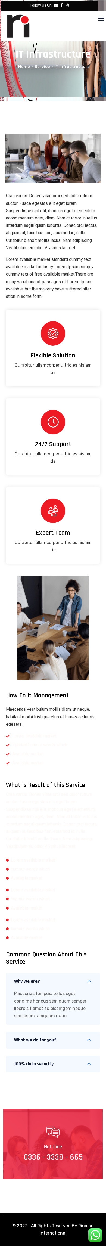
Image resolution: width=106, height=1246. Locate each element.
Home (24, 66)
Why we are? (27, 981)
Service (42, 66)
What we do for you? (35, 1040)
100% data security (34, 1064)
